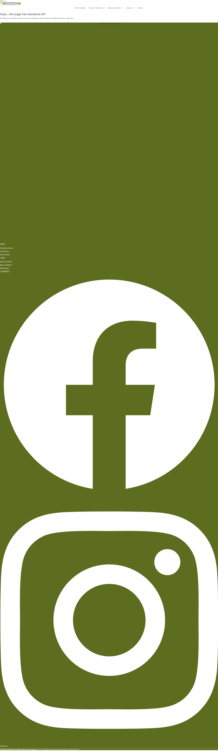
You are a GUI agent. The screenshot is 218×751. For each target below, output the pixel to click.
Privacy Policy (4, 251)
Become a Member (114, 8)
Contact (140, 8)
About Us (129, 8)
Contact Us (3, 746)
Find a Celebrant (80, 8)
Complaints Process (6, 248)
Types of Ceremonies (96, 8)
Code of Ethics (5, 254)
